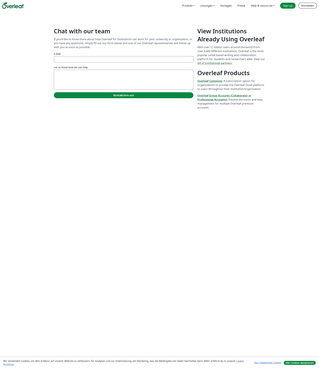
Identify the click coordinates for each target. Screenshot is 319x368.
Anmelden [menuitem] (307, 5)
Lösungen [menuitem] (206, 5)
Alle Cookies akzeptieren (300, 362)
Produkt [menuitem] (187, 5)
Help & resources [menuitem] (262, 5)
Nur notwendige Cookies (268, 362)
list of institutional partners (214, 63)
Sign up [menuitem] (288, 5)
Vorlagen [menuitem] (226, 5)
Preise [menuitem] (241, 5)
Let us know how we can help (71, 67)
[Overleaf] (13, 5)
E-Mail (57, 53)
